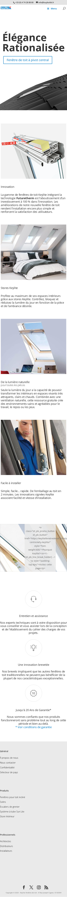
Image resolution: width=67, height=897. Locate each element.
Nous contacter (8, 762)
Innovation (7, 187)
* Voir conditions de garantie (33, 727)
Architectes (5, 841)
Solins (3, 801)
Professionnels (7, 834)
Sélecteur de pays (9, 772)
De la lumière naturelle (15, 383)
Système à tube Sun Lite (12, 811)
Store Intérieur (7, 816)
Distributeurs (6, 846)
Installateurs (6, 850)
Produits (4, 790)
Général (4, 751)
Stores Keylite (9, 288)
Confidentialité (7, 767)
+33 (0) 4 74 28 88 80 (24, 2)
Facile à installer (11, 483)
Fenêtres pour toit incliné (12, 797)
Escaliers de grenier (9, 806)
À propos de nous (9, 757)
